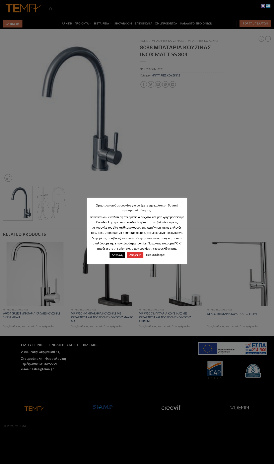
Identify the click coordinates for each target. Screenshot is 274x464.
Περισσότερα (155, 254)
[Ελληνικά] (268, 5)
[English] (263, 5)
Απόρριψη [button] (135, 254)
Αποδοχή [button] (117, 254)
